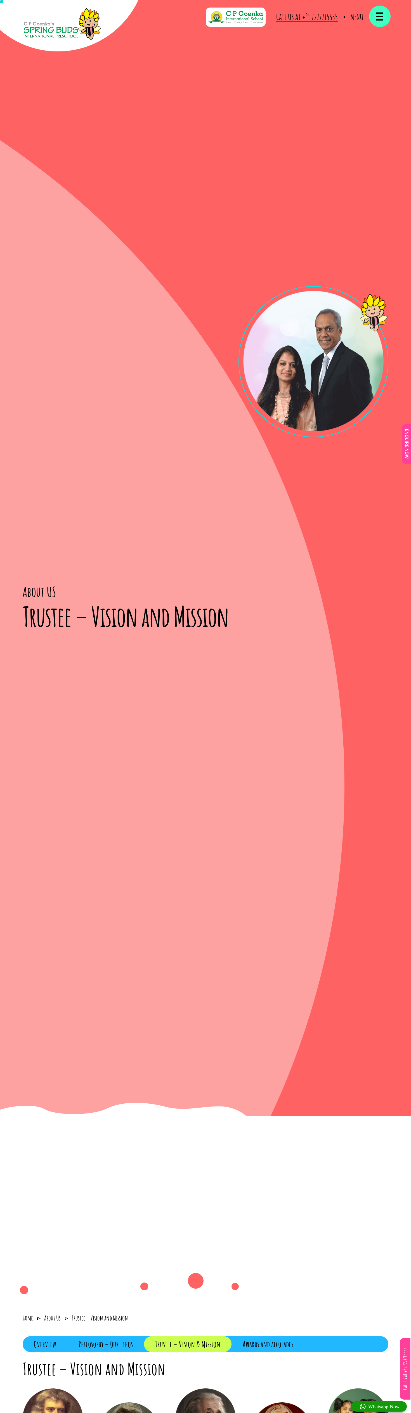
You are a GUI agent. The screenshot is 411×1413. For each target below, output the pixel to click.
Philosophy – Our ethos (106, 1344)
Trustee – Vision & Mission (187, 1344)
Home (28, 1318)
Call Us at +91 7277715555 (307, 17)
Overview (45, 1344)
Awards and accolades (268, 1344)
